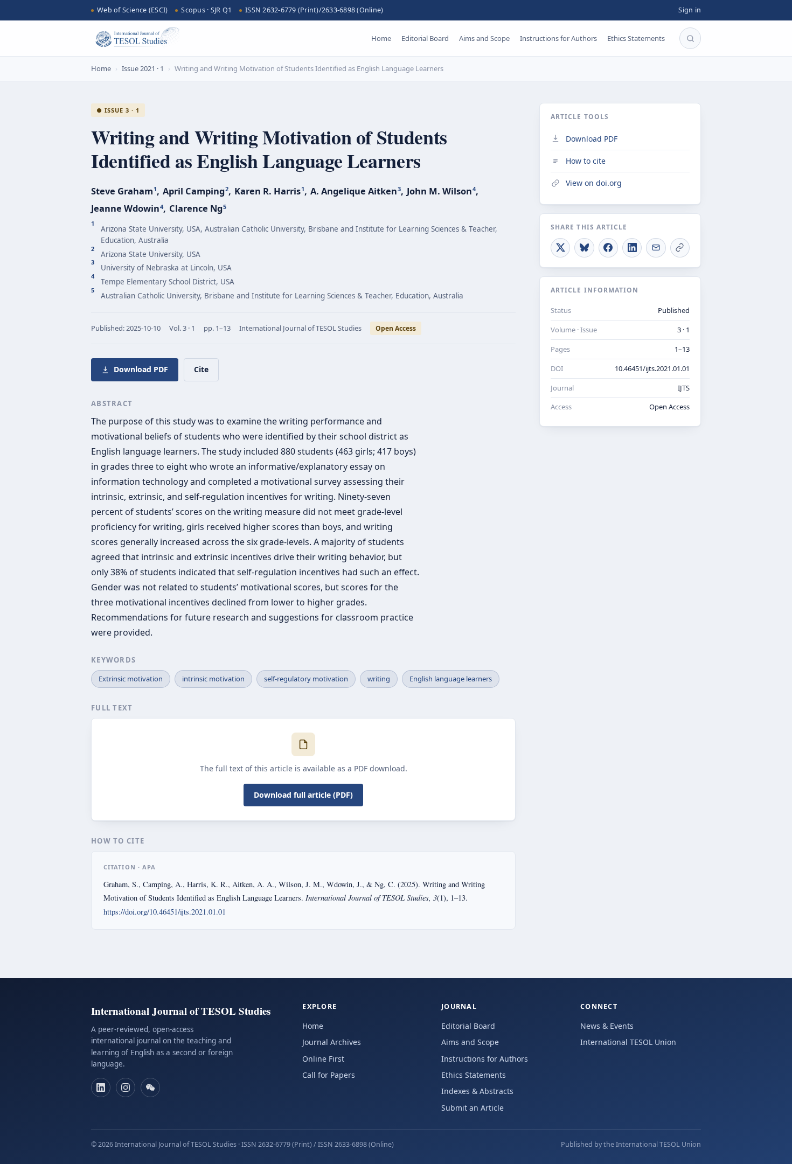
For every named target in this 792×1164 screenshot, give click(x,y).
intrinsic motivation (213, 679)
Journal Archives (331, 1042)
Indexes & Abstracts (477, 1091)
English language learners (450, 679)
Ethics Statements (636, 38)
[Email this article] (655, 247)
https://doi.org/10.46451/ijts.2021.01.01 (164, 912)
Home (381, 38)
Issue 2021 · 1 (143, 68)
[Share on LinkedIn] (632, 247)
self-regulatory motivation (306, 679)
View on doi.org (594, 183)
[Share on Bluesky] (584, 247)
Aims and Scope (484, 38)
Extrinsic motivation (131, 679)
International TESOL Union (628, 1042)
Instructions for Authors (558, 38)
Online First (323, 1059)
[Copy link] (680, 247)
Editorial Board (425, 38)
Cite (201, 369)
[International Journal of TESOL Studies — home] (135, 38)
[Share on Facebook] (608, 247)
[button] (100, 1087)
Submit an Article (472, 1108)
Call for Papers (328, 1075)
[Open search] (690, 38)
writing (378, 679)
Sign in (689, 10)
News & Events (607, 1026)
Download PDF (141, 369)
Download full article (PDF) (303, 795)
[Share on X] (560, 247)
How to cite (586, 160)
